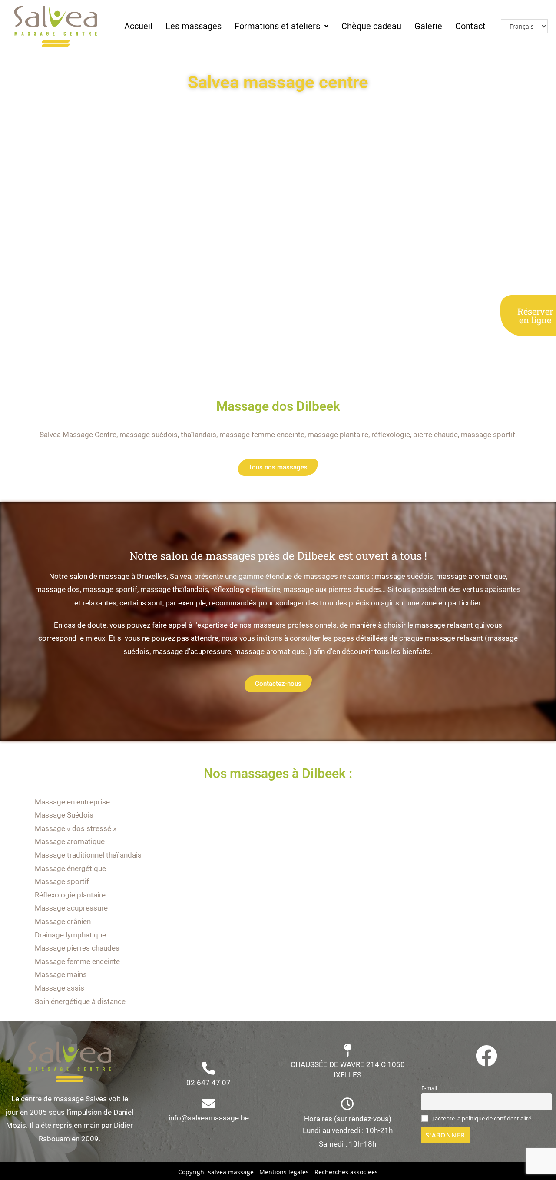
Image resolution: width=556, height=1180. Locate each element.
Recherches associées (346, 1172)
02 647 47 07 (208, 1082)
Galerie (428, 26)
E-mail (429, 1088)
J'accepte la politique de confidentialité (481, 1118)
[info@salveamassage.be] (208, 1103)
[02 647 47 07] (208, 1068)
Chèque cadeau (371, 26)
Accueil (138, 26)
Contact (470, 26)
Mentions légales (284, 1172)
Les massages (193, 26)
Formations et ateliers (277, 26)
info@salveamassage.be (209, 1118)
